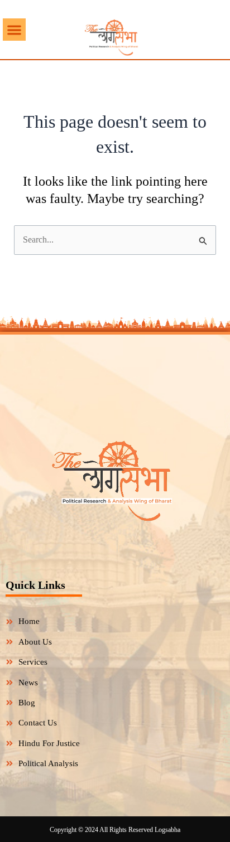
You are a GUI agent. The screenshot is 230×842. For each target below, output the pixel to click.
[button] (14, 29)
